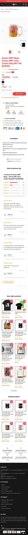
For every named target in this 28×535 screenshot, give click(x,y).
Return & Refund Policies (6, 504)
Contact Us (3, 506)
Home (2, 9)
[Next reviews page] (25, 286)
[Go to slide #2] (18, 52)
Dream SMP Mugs (5, 11)
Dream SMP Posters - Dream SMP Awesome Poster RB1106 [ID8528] (7, 380)
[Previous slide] (2, 30)
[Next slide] (25, 30)
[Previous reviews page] (17, 286)
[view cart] (26, 4)
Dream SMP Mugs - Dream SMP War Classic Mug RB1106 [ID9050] (20, 436)
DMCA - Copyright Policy (6, 491)
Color (3, 79)
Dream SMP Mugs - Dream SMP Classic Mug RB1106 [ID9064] (7, 436)
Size (3, 84)
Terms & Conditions (5, 487)
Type (3, 74)
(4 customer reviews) (13, 69)
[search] (23, 4)
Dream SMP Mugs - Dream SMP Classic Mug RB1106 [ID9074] (20, 414)
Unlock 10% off (3, 528)
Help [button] (25, 533)
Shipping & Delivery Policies (7, 500)
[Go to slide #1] (10, 52)
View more (14, 390)
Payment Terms (4, 502)
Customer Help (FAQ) (6, 508)
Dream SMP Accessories (11, 9)
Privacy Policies (4, 489)
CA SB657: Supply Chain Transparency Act (11, 493)
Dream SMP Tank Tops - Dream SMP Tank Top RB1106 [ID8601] (20, 357)
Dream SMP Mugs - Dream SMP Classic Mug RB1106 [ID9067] (20, 334)
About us (3, 484)
